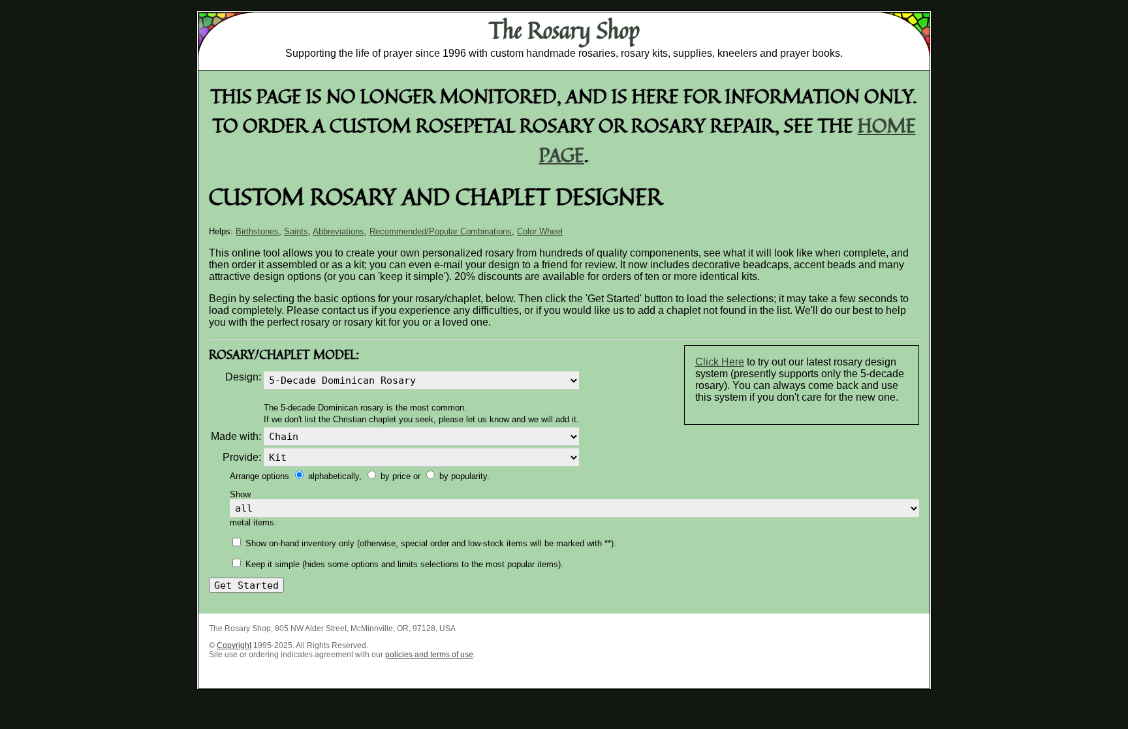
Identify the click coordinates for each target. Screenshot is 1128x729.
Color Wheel (540, 231)
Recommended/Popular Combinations (440, 231)
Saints (296, 231)
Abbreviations (338, 231)
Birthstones (257, 231)
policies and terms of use (429, 654)
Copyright (234, 645)
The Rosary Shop (564, 30)
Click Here (719, 361)
